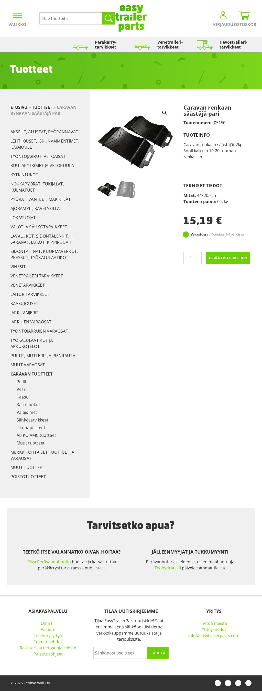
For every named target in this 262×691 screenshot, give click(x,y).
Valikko (17, 24)
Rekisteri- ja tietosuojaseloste (48, 648)
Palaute (48, 629)
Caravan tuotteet (31, 374)
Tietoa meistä (214, 623)
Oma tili (48, 623)
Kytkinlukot (24, 175)
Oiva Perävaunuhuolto (49, 562)
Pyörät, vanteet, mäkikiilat (40, 199)
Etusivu (18, 107)
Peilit (22, 381)
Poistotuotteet (28, 476)
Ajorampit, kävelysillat (36, 208)
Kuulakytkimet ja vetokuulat (43, 165)
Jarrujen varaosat (30, 322)
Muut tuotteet (31, 443)
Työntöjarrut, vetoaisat (38, 156)
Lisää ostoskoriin (228, 258)
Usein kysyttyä (48, 635)
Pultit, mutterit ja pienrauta (42, 355)
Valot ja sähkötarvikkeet (38, 227)
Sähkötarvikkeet (33, 420)
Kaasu (23, 397)
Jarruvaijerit (24, 312)
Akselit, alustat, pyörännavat (44, 132)
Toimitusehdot (48, 642)
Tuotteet (42, 107)
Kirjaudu (223, 24)
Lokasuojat (23, 217)
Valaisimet (27, 412)
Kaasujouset (24, 303)
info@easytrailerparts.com (213, 635)
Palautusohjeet (48, 654)
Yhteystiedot (214, 629)
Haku (108, 18)
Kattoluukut (28, 404)
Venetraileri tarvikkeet (36, 276)
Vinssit (18, 267)
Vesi (21, 389)
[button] (164, 113)
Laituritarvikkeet (29, 294)
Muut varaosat (27, 365)
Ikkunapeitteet (31, 427)
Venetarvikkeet (27, 285)
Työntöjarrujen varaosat (39, 331)
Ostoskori (244, 24)
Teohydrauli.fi (168, 568)
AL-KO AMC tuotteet (36, 435)
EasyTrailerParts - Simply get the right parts (130, 18)
